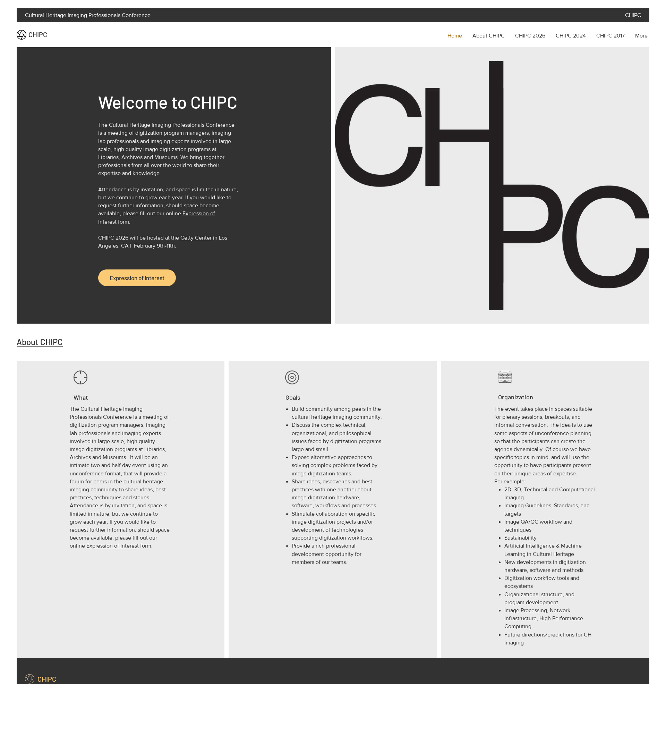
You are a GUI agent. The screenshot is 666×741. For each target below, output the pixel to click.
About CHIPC (40, 342)
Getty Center (196, 238)
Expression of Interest (112, 546)
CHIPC (37, 34)
